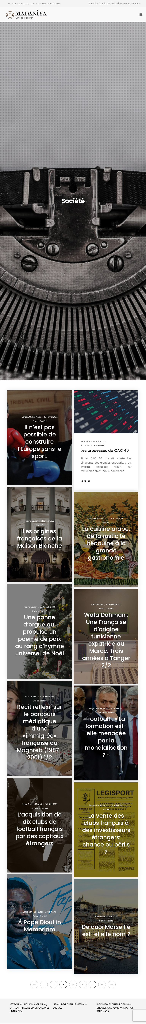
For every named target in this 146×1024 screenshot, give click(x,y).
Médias (102, 609)
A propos (12, 3)
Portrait (36, 916)
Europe (36, 421)
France (94, 445)
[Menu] (139, 14)
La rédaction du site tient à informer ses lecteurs (114, 4)
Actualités (85, 445)
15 (102, 984)
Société (43, 421)
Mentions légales (51, 3)
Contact (35, 3)
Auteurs (23, 3)
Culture (35, 611)
